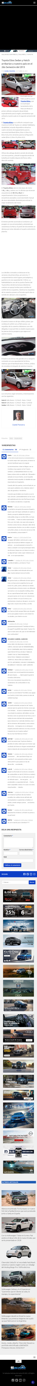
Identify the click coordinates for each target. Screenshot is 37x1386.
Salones (22, 54)
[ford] (18, 996)
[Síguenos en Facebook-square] (24, 874)
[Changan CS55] (18, 947)
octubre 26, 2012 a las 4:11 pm (24, 738)
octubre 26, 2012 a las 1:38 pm (23, 769)
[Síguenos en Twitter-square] (27, 874)
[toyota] (18, 1087)
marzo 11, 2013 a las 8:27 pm (22, 537)
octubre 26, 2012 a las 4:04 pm (23, 754)
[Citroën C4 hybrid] (18, 1173)
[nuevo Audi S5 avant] (18, 1042)
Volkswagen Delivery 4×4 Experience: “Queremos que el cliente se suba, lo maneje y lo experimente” (16, 1291)
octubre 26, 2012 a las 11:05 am (24, 792)
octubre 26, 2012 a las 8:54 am (23, 810)
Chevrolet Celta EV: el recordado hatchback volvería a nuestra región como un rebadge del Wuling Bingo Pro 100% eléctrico (18, 1264)
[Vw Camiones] (18, 1072)
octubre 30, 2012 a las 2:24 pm (25, 560)
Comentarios (11, 449)
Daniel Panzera (10, 71)
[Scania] (18, 1027)
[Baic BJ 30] (18, 902)
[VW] (18, 977)
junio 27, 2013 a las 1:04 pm (23, 506)
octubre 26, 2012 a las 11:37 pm (18, 641)
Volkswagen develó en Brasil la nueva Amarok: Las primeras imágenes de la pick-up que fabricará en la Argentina (18, 1318)
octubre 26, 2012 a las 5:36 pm (23, 702)
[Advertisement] (18, 30)
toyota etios (18, 438)
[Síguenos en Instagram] (34, 874)
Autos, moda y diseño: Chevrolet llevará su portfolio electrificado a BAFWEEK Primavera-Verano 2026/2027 (18, 1345)
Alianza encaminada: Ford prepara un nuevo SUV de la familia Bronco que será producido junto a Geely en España (18, 1211)
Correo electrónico (26, 850)
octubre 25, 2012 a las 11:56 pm (23, 820)
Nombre (7, 850)
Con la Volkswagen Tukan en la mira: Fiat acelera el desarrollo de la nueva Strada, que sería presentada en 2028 (18, 1237)
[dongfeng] (18, 932)
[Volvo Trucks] (18, 1158)
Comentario (8, 836)
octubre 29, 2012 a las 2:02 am (22, 568)
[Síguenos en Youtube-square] (31, 874)
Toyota (30, 54)
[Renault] (18, 1100)
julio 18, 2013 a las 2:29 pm (21, 455)
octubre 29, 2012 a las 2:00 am (22, 578)
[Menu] (34, 2)
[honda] (18, 1011)
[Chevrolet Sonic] (18, 1057)
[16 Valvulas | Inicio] (9, 2)
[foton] (18, 51)
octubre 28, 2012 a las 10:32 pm (22, 608)
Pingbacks (26, 449)
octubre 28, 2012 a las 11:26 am (18, 624)
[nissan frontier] (18, 1143)
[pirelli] (18, 917)
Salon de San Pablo (9, 54)
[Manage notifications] (32, 1382)
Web (5, 857)
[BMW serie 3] (18, 1128)
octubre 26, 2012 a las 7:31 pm (24, 669)
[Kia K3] (18, 962)
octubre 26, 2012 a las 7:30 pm (23, 690)
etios (11, 438)
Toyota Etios (25, 101)
